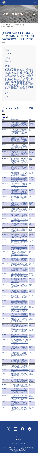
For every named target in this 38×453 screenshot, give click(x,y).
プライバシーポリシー (19, 443)
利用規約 (19, 439)
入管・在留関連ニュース (8, 26)
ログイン (19, 436)
